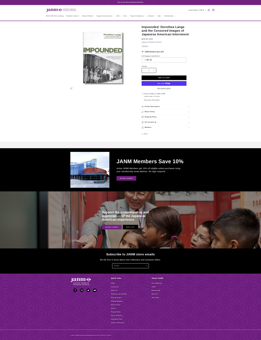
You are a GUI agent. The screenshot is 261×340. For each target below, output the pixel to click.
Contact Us (115, 287)
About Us (114, 290)
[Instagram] (81, 291)
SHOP (154, 287)
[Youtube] (95, 291)
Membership (156, 290)
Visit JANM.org (157, 283)
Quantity (144, 66)
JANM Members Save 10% (154, 51)
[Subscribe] (146, 265)
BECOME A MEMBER (126, 178)
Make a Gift (130, 227)
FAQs (113, 283)
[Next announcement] (152, 2)
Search (113, 308)
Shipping (144, 42)
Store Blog (155, 297)
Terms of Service (117, 315)
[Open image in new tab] (71, 88)
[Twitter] (88, 291)
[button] (209, 10)
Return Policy (115, 305)
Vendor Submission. (118, 322)
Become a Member (111, 227)
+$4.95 (148, 60)
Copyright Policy (116, 319)
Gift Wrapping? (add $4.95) (150, 56)
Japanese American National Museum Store (87, 335)
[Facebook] (75, 291)
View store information (152, 100)
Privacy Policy (116, 312)
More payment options (164, 88)
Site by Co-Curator (106, 335)
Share (146, 134)
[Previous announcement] (109, 2)
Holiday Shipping (117, 301)
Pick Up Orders (116, 297)
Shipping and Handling (119, 294)
